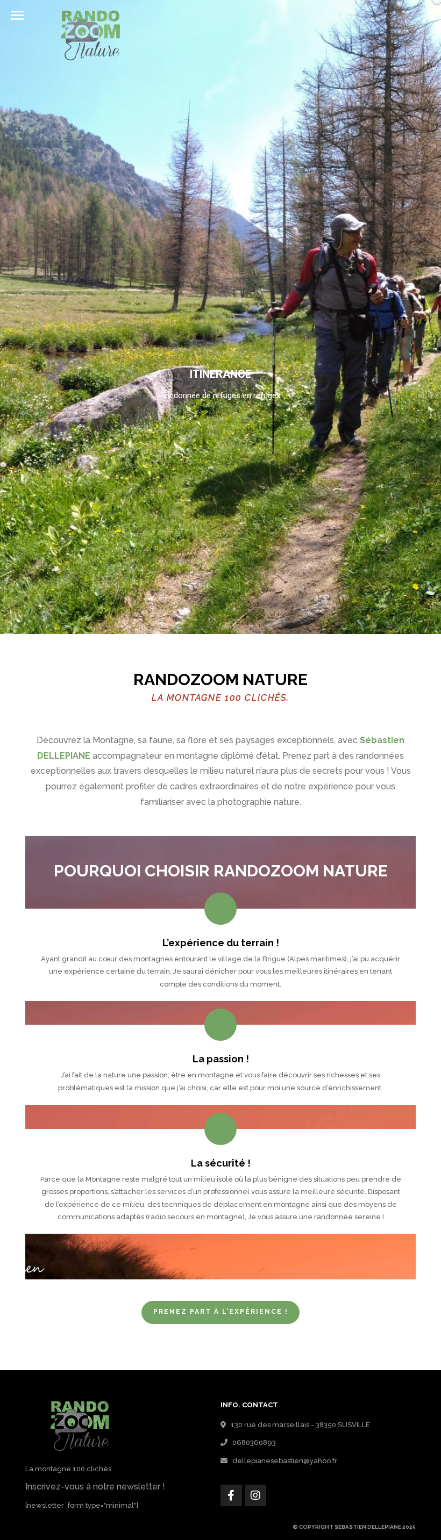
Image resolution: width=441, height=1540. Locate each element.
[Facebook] (231, 1495)
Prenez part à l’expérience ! (220, 1311)
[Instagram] (255, 1495)
